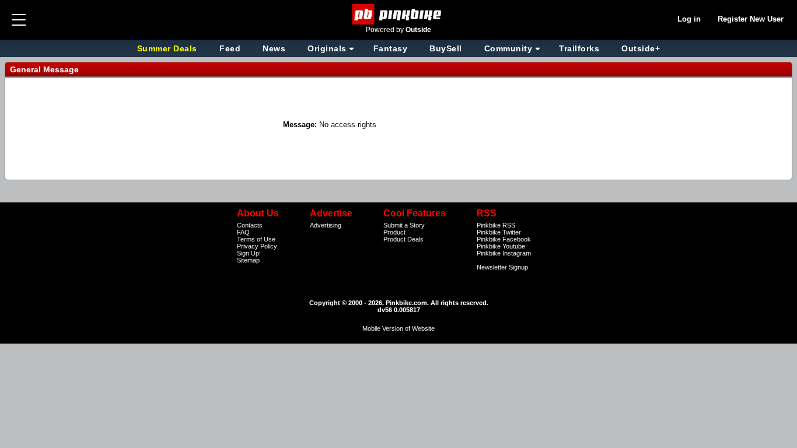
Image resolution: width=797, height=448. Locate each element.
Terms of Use (256, 239)
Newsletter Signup (502, 267)
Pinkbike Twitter (499, 232)
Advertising (325, 225)
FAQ (243, 232)
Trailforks (579, 48)
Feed (229, 48)
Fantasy (390, 48)
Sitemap (248, 260)
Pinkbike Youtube (501, 246)
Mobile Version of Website (398, 328)
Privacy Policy (257, 246)
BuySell (445, 48)
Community (508, 48)
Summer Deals (168, 48)
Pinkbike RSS (496, 225)
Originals (327, 48)
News (274, 48)
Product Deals (403, 239)
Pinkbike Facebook (504, 239)
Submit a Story (404, 225)
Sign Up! (249, 253)
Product (394, 232)
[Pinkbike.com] (398, 14)
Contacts (250, 225)
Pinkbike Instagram (504, 253)
